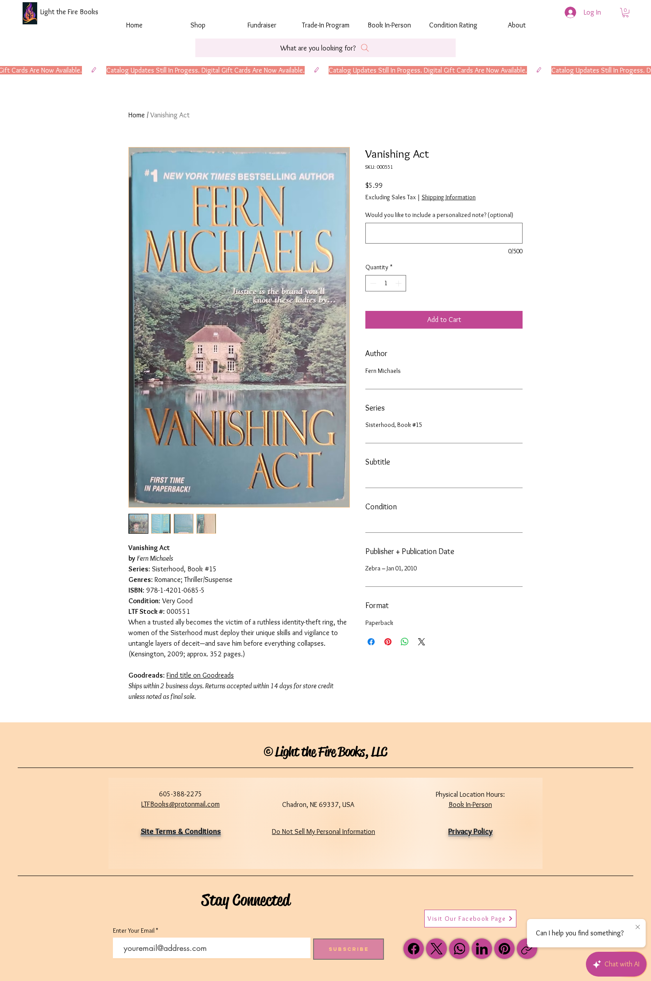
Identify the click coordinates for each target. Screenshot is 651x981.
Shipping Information (449, 197)
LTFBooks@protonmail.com (180, 804)
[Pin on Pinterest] (388, 641)
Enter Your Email (134, 930)
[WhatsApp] (459, 948)
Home (136, 115)
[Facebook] (413, 948)
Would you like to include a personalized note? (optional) (439, 215)
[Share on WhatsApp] (404, 641)
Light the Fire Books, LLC (331, 751)
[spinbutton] (386, 283)
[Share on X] (421, 641)
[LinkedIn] (482, 948)
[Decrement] (372, 283)
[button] (625, 12)
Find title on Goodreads (200, 675)
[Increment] (399, 283)
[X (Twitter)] (436, 948)
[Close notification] (637, 927)
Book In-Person (470, 804)
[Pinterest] (504, 948)
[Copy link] (527, 948)
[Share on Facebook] (371, 641)
